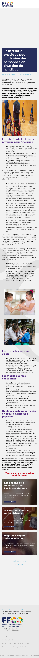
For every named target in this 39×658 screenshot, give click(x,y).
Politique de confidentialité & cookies (15, 643)
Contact (5, 636)
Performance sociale (16, 610)
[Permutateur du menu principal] (35, 4)
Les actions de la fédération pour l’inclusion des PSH (15, 485)
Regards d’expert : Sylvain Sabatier (15, 537)
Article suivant (19, 564)
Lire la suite (10, 502)
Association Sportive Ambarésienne (16, 512)
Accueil (4, 610)
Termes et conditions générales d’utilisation (17, 647)
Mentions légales (8, 640)
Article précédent (19, 561)
